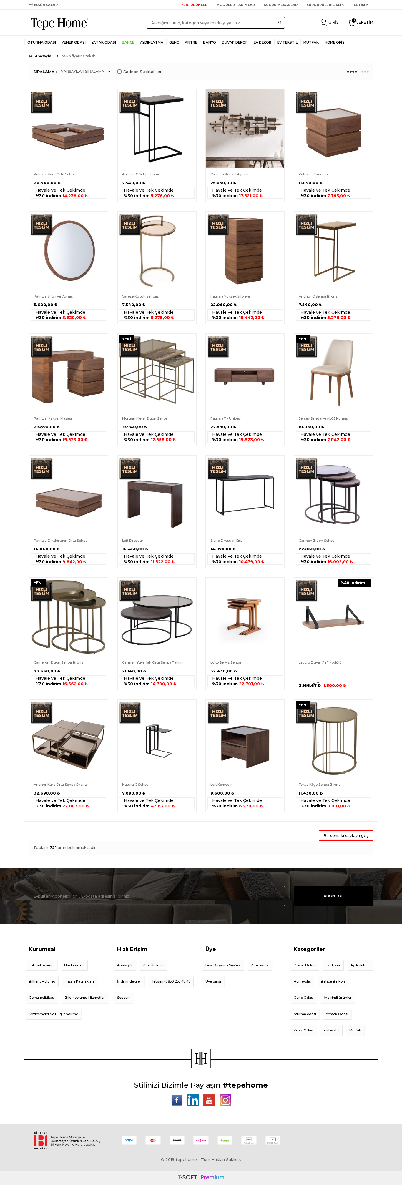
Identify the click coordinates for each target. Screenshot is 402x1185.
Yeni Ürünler (153, 965)
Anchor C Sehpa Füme (141, 174)
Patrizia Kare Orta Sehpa (55, 174)
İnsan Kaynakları (79, 981)
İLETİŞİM (360, 5)
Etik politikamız (41, 965)
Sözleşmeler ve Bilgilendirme (53, 1014)
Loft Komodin (221, 784)
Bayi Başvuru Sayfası (223, 965)
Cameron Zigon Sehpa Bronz (58, 662)
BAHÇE (128, 42)
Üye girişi (213, 981)
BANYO (209, 42)
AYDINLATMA (151, 42)
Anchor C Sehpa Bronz (318, 296)
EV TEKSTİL (287, 42)
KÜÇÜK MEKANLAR (281, 5)
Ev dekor (333, 965)
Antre (191, 42)
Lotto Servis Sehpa (225, 662)
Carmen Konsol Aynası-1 (230, 174)
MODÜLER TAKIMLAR (235, 5)
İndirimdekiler (129, 981)
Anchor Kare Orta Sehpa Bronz (60, 784)
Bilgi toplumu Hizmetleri (85, 997)
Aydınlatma (360, 965)
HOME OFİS (335, 42)
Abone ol (333, 896)
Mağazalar (46, 5)
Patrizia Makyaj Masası (53, 418)
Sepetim (124, 997)
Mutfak (355, 1030)
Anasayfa (43, 56)
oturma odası (305, 1014)
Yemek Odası (74, 42)
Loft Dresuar (132, 541)
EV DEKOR (262, 42)
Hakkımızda (74, 965)
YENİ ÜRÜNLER (194, 5)
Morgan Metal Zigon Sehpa (145, 418)
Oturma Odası (41, 42)
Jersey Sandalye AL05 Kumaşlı (324, 418)
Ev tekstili (331, 1030)
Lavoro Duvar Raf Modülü (320, 662)
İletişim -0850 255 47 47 (170, 981)
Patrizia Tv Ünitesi (225, 418)
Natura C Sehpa (135, 784)
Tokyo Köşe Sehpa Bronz (319, 784)
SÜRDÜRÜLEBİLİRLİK (325, 5)
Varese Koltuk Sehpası (141, 296)
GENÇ (174, 42)
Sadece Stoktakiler (142, 71)
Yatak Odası (104, 42)
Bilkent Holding (42, 981)
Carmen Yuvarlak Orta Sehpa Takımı (152, 662)
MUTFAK (311, 42)
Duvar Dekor (305, 965)
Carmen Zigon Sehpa (317, 541)
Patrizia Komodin (313, 174)
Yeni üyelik (260, 965)
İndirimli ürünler (338, 997)
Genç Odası (304, 997)
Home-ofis (302, 981)
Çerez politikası (42, 997)
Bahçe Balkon (333, 981)
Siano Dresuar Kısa (226, 541)
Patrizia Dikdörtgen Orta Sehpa (60, 541)
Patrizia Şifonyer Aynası (54, 296)
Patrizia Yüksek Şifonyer (230, 296)
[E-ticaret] (201, 1178)
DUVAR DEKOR (235, 42)
